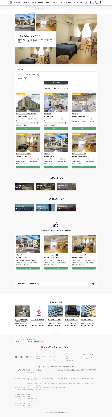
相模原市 (36, 391)
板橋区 (93, 382)
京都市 (28, 396)
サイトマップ (67, 353)
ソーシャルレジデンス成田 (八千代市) (26, 113)
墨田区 (50, 382)
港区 (36, 382)
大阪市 (28, 398)
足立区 (32, 383)
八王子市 (44, 383)
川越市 (52, 387)
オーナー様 (59, 2)
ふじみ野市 (56, 387)
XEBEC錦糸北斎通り (87, 320)
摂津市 (32, 398)
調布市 (67, 383)
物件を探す (31, 12)
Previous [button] (17, 102)
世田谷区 (68, 382)
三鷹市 (56, 383)
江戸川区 (40, 383)
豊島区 (83, 382)
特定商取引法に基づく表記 (40, 356)
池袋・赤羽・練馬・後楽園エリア (48, 378)
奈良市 (28, 403)
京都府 (62, 207)
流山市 (41, 186)
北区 (86, 382)
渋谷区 (72, 382)
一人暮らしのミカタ (69, 360)
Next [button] (39, 102)
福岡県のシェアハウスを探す (20, 405)
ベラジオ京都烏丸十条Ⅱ (71, 320)
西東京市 (29, 385)
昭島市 (63, 383)
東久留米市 (87, 383)
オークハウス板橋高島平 (21, 320)
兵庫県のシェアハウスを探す (20, 401)
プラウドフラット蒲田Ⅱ (54, 320)
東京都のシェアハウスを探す (20, 378)
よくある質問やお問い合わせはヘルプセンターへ (57, 347)
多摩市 (92, 383)
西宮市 (43, 401)
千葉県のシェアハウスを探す (20, 389)
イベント (34, 2)
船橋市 (20, 186)
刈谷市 (28, 394)
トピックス (52, 358)
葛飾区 (36, 383)
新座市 (41, 387)
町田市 (70, 383)
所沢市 (44, 387)
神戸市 (36, 401)
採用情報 (79, 2)
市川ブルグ (47, 153)
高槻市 (36, 398)
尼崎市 (32, 401)
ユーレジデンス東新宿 (37, 320)
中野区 (76, 382)
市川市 (62, 186)
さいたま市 (29, 387)
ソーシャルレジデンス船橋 (79, 153)
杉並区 (79, 382)
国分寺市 (82, 383)
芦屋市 (46, 401)
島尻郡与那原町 (30, 407)
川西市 (39, 401)
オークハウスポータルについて (40, 353)
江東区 (53, 382)
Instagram (91, 357)
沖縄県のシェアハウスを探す (20, 407)
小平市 (33, 385)
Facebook (84, 357)
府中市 (60, 383)
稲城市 (40, 385)
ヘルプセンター (53, 354)
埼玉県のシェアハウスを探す (20, 387)
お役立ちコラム (53, 360)
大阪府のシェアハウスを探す (20, 398)
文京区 (43, 382)
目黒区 (61, 382)
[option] (28, 102)
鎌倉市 (40, 391)
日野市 (78, 383)
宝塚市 (28, 401)
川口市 (34, 387)
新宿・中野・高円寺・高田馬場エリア (63, 378)
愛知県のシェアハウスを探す (20, 394)
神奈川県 (41, 207)
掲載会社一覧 (67, 354)
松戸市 (39, 389)
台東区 (46, 382)
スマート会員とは (53, 356)
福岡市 (28, 405)
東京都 (20, 207)
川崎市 (32, 391)
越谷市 (48, 387)
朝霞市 (63, 387)
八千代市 (43, 389)
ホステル (67, 356)
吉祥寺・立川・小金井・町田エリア (34, 378)
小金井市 (74, 383)
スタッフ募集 (52, 353)
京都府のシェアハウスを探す (20, 396)
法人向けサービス (50, 2)
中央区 (33, 382)
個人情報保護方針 (38, 358)
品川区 (57, 382)
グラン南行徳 (47, 113)
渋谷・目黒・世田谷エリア (76, 378)
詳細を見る (28, 128)
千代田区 (29, 382)
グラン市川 (75, 113)
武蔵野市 (52, 383)
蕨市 (60, 387)
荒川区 (89, 382)
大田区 (64, 382)
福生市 (36, 385)
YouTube (88, 358)
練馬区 (28, 383)
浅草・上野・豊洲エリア (32, 379)
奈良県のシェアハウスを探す (20, 403)
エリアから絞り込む (41, 12)
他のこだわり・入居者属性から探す (75, 12)
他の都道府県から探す (52, 12)
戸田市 (37, 387)
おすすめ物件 (62, 12)
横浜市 (28, 391)
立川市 (48, 383)
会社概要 (36, 354)
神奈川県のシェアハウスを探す (21, 391)
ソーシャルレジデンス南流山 (23, 153)
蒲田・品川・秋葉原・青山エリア (88, 378)
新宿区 (39, 382)
